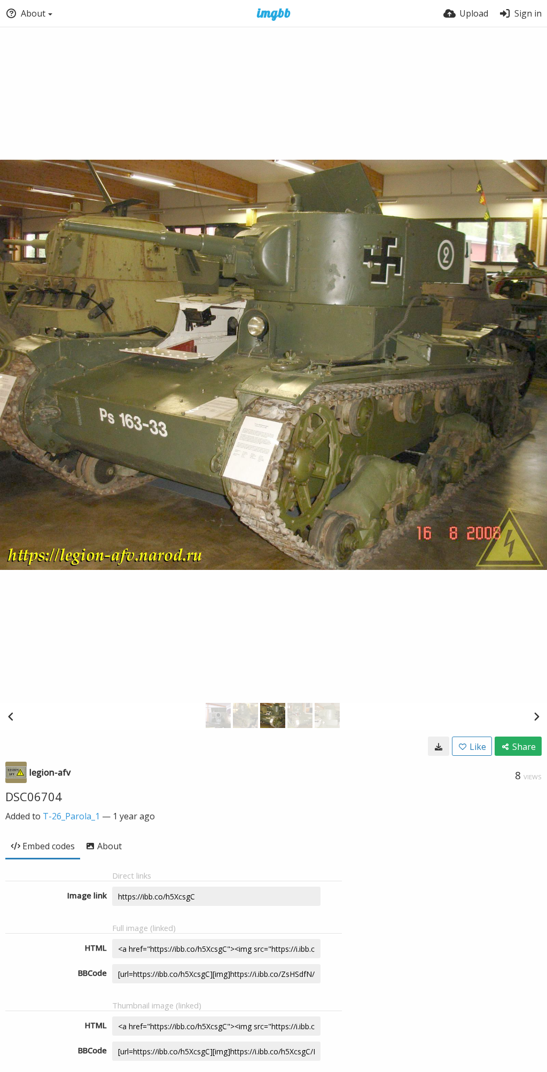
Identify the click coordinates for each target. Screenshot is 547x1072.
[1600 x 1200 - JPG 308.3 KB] (438, 746)
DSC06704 (33, 796)
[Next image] (536, 716)
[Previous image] (10, 716)
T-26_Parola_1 (71, 816)
